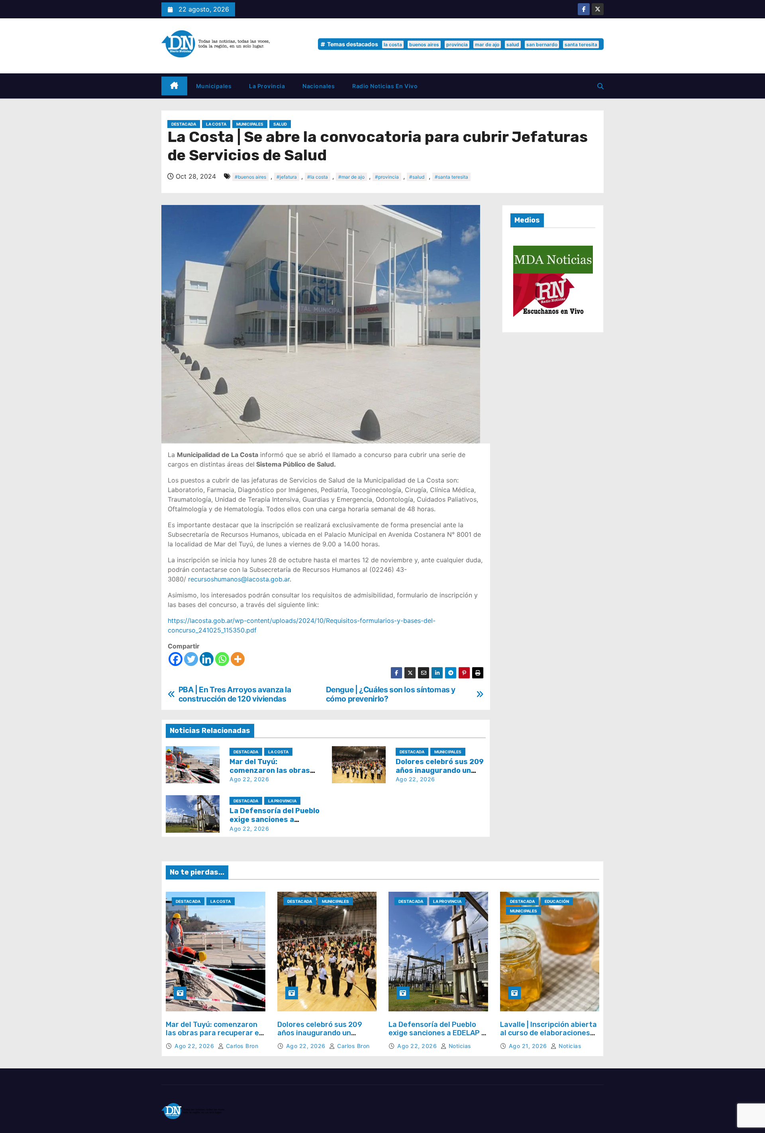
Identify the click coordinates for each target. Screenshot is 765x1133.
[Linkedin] (207, 659)
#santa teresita (451, 177)
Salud (280, 124)
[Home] (174, 86)
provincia (457, 44)
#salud (416, 177)
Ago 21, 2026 (529, 1045)
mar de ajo (487, 44)
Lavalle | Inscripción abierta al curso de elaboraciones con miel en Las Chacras (548, 1033)
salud (512, 44)
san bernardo (541, 44)
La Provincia (267, 86)
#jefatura (287, 177)
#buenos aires (250, 177)
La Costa (216, 124)
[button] (600, 86)
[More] (238, 659)
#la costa (317, 177)
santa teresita (581, 44)
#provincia (387, 177)
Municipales (214, 86)
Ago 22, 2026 (249, 779)
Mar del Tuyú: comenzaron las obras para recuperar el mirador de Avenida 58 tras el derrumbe (213, 1037)
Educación (557, 901)
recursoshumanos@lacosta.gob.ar (239, 579)
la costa (393, 44)
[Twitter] (191, 659)
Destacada (183, 124)
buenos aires (424, 44)
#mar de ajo (351, 177)
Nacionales (318, 86)
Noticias (459, 1045)
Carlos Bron (241, 1045)
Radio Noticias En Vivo (385, 86)
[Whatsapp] (222, 659)
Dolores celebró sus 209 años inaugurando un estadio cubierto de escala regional (324, 1037)
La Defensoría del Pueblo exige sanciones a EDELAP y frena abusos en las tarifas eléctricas (436, 1037)
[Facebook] (175, 659)
